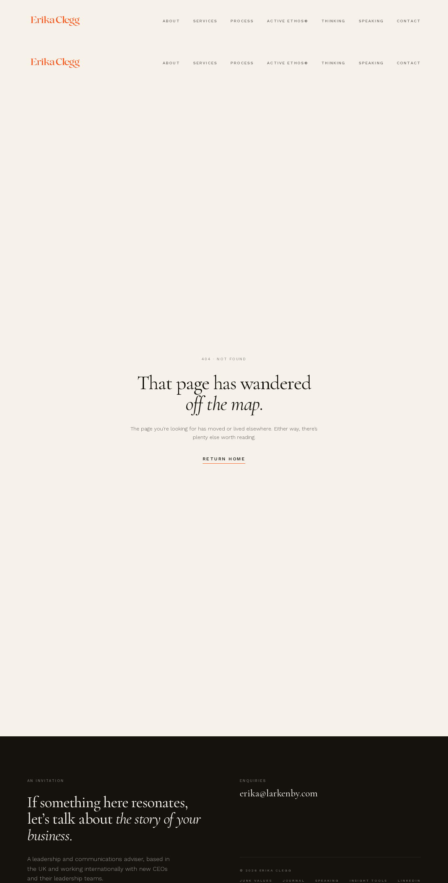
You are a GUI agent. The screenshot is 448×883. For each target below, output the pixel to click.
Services (205, 21)
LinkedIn (409, 880)
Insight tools (368, 880)
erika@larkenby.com (279, 793)
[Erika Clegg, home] (55, 21)
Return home (224, 458)
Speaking (371, 21)
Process (242, 21)
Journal (294, 880)
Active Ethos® (287, 21)
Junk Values (256, 880)
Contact (409, 21)
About (171, 21)
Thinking (333, 21)
